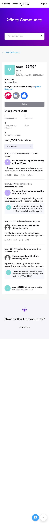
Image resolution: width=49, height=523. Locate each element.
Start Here (24, 327)
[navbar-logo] (24, 4)
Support (6, 4)
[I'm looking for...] (41, 36)
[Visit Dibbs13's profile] (8, 227)
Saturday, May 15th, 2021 (22, 290)
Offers (15, 4)
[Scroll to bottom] (43, 517)
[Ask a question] (35, 517)
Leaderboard (12, 52)
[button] (8, 175)
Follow (24, 104)
